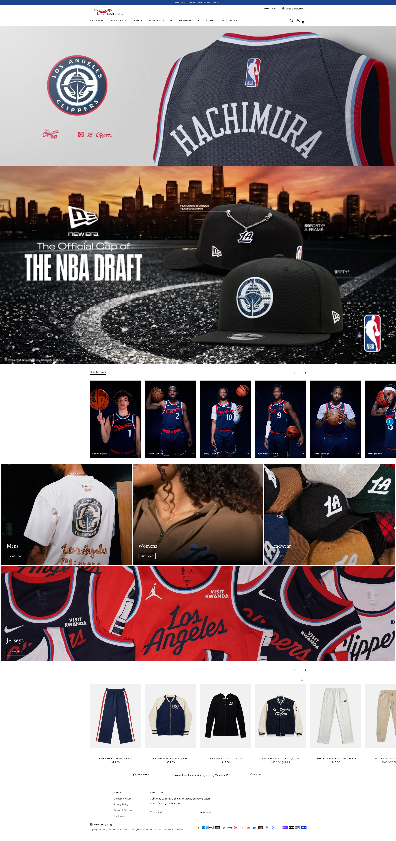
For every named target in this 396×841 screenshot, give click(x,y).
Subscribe (205, 812)
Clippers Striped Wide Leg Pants (115, 758)
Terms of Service (123, 810)
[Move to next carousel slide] (303, 373)
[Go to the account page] (298, 21)
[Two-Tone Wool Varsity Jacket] (280, 715)
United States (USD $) (295, 8)
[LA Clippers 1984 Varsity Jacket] (170, 715)
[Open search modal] (291, 21)
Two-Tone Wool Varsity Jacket (280, 758)
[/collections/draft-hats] (198, 265)
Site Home (119, 816)
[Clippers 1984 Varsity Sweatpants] (335, 715)
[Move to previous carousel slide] (296, 373)
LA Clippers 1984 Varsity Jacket (170, 758)
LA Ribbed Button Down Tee (225, 758)
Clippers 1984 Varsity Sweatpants (336, 758)
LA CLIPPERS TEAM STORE (119, 829)
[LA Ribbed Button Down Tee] (225, 715)
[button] (390, 421)
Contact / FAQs (122, 798)
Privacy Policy (121, 804)
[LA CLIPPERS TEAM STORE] (108, 11)
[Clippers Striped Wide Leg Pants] (115, 715)
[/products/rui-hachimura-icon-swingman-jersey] (198, 96)
